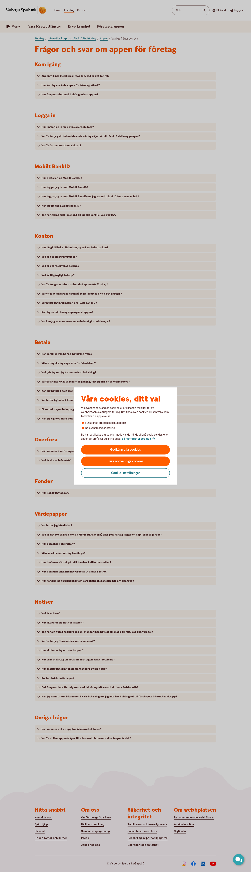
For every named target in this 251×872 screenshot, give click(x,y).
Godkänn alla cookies (125, 450)
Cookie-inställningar (125, 473)
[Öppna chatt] (238, 859)
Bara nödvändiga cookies (125, 461)
